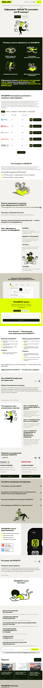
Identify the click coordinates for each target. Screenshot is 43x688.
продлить (26, 652)
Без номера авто (26, 649)
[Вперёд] (40, 210)
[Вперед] (39, 384)
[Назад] (37, 210)
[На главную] (6, 2)
